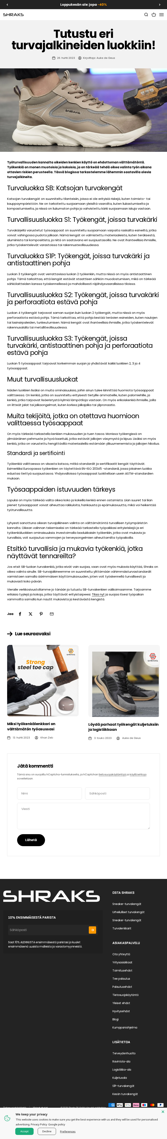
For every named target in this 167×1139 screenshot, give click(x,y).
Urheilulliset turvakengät (128, 912)
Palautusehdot (122, 987)
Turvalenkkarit (121, 928)
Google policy (56, 1124)
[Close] (163, 1112)
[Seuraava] (159, 4)
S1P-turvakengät (123, 1086)
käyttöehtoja (138, 774)
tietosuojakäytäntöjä (112, 774)
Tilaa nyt (98, 594)
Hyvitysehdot (121, 1011)
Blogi (115, 1019)
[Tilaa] (92, 930)
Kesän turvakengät (125, 1094)
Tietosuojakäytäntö (125, 995)
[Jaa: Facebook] (20, 614)
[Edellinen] (7, 4)
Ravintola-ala (121, 1061)
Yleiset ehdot (121, 1003)
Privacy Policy (39, 1124)
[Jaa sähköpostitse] (52, 614)
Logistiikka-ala (121, 1070)
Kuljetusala (119, 1078)
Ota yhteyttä (121, 954)
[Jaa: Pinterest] (41, 614)
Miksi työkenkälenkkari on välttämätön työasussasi (31, 726)
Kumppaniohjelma (124, 1027)
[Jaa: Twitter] (30, 614)
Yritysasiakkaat (122, 962)
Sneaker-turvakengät (126, 904)
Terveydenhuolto (124, 1053)
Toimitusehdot (122, 970)
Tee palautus (121, 979)
